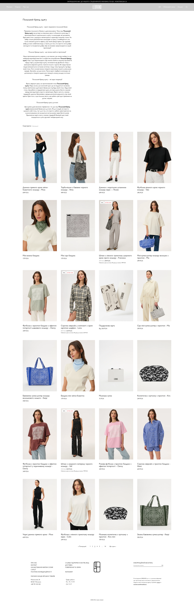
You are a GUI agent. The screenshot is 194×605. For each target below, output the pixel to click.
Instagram (69, 572)
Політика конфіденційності (41, 572)
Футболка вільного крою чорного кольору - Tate (151, 188)
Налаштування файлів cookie (42, 567)
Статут (33, 570)
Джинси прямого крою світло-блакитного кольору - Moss (35, 188)
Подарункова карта (107, 325)
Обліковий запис (169, 7)
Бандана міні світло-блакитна (72, 396)
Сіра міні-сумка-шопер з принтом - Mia (153, 325)
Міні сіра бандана (68, 255)
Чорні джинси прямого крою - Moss (38, 534)
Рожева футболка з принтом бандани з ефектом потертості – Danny (115, 465)
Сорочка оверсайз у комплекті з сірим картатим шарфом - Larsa (77, 326)
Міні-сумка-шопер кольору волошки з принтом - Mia (152, 256)
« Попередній (82, 546)
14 (105, 546)
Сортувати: (27, 126)
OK (162, 565)
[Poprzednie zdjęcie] (24, 157)
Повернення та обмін (73, 567)
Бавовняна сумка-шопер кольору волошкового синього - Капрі (36, 397)
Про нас (26, 7)
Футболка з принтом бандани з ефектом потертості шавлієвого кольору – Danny (39, 326)
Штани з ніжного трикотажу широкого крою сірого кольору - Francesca (115, 256)
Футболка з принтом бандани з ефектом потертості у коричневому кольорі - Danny (39, 466)
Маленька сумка (105, 396)
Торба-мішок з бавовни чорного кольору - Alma (74, 188)
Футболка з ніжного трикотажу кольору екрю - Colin (77, 535)
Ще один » (113, 546)
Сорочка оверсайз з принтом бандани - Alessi (153, 465)
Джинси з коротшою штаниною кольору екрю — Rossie (112, 188)
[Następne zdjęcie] (54, 157)
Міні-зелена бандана (31, 255)
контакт (34, 565)
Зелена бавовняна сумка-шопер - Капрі (153, 534)
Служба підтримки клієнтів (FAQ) (77, 563)
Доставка (68, 565)
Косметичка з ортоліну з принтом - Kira (153, 396)
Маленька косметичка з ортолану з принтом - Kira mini (113, 535)
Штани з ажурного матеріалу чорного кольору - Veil (76, 465)
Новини (18, 7)
